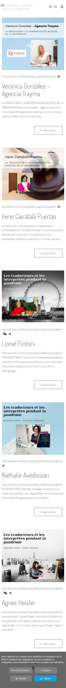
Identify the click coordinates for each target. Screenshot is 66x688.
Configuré (46, 670)
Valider (47, 678)
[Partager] (58, 76)
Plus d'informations (20, 670)
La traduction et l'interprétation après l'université (29, 76)
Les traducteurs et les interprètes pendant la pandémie (32, 329)
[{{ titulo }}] (33, 44)
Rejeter (22, 678)
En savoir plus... (48, 130)
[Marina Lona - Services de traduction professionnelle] (17, 7)
